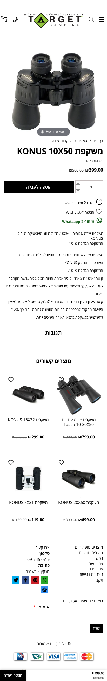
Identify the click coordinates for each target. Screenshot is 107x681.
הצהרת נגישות (90, 574)
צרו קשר (96, 563)
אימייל (41, 607)
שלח (96, 628)
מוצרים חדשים (91, 553)
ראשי (99, 558)
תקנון (98, 580)
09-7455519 (38, 559)
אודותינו (96, 569)
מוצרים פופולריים (89, 547)
